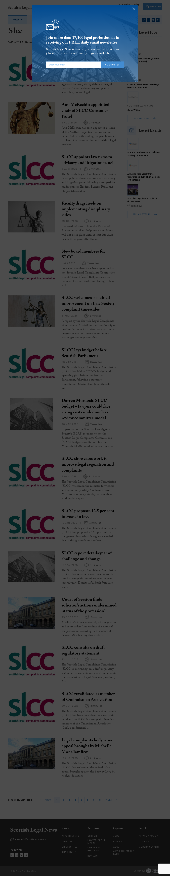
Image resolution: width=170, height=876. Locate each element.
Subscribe (112, 64)
